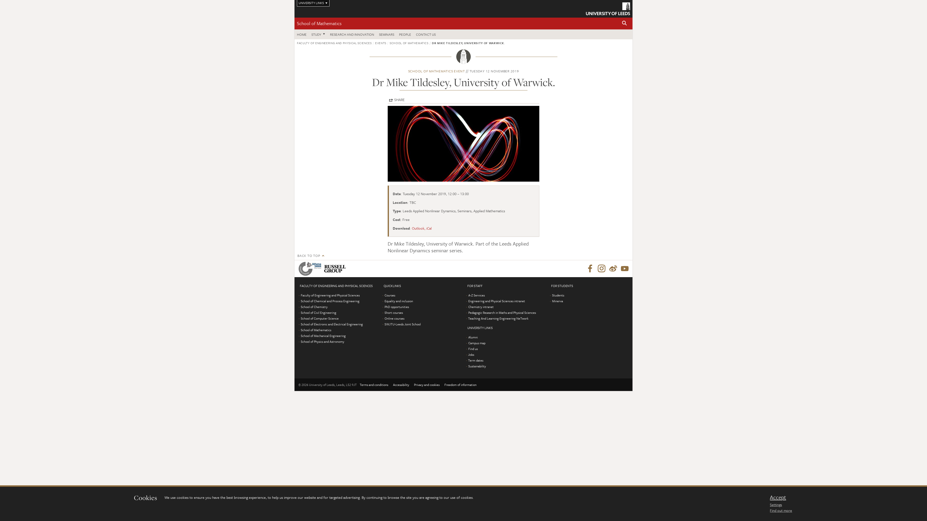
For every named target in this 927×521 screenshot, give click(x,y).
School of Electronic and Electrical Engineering (332, 324)
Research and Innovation (352, 34)
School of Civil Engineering (318, 312)
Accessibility (401, 384)
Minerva (557, 301)
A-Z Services (476, 295)
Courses (390, 295)
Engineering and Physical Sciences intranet (496, 301)
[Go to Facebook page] (590, 269)
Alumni (473, 337)
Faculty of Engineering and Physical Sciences (334, 43)
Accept (778, 497)
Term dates (475, 360)
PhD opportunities (397, 306)
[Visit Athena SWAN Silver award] (310, 268)
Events (380, 43)
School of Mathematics (319, 23)
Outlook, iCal (422, 228)
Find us (473, 348)
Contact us (426, 34)
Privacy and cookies (427, 384)
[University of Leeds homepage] (608, 8)
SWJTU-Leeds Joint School (403, 324)
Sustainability (477, 366)
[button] (624, 23)
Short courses (394, 312)
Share (399, 99)
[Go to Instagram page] (601, 269)
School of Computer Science (320, 318)
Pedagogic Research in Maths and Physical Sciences (502, 312)
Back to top (308, 255)
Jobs (471, 354)
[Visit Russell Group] (335, 268)
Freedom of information (460, 384)
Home (302, 34)
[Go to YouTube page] (625, 269)
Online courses (394, 318)
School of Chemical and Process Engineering (330, 301)
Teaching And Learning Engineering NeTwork (498, 318)
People (405, 34)
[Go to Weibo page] (613, 269)
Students (558, 295)
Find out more (781, 510)
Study (316, 34)
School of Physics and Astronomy (322, 341)
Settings (776, 504)
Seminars (386, 34)
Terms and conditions (374, 384)
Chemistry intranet (481, 306)
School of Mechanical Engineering (323, 335)
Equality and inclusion (399, 301)
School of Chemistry (314, 306)
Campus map (476, 343)
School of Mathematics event (436, 71)
